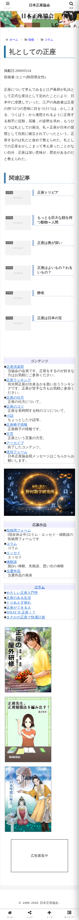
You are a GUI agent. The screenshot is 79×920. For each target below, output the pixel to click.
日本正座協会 (39, 5)
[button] (70, 671)
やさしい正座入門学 (22, 593)
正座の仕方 (15, 397)
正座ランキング (18, 380)
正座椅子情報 (16, 424)
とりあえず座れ (18, 602)
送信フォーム (16, 452)
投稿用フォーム (18, 530)
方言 (9, 434)
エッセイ (13, 553)
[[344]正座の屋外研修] (39, 660)
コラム (11, 544)
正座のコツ (15, 406)
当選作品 (13, 571)
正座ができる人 (18, 607)
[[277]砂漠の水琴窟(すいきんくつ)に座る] (39, 799)
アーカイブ (15, 443)
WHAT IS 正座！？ (21, 612)
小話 (9, 415)
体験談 (11, 562)
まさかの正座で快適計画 (25, 617)
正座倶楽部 (15, 367)
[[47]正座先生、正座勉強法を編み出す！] (39, 729)
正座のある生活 (18, 598)
